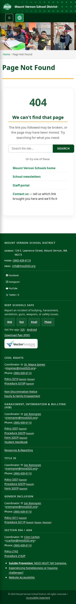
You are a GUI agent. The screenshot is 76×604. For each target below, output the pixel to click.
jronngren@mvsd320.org (21, 417)
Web (9, 322)
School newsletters (27, 177)
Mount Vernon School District (36, 7)
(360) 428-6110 (22, 260)
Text (21, 322)
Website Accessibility (22, 577)
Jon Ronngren (32, 414)
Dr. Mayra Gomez (34, 364)
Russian (30, 379)
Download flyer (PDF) (17, 335)
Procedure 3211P (14, 522)
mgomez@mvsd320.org (20, 368)
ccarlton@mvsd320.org (20, 540)
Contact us (21, 194)
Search (63, 148)
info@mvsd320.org (23, 266)
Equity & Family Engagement (22, 396)
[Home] (7, 6)
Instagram (14, 281)
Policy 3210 (11, 379)
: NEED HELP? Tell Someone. (38, 563)
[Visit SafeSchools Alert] (38, 343)
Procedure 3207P (14, 433)
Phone (47, 322)
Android (32, 329)
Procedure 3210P (14, 383)
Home (6, 54)
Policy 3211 (11, 517)
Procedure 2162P (14, 556)
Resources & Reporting (18, 450)
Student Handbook (15, 442)
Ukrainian (46, 522)
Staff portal (21, 185)
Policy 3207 (11, 428)
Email (34, 322)
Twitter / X (14, 294)
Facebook (14, 275)
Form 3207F (11, 437)
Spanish (22, 379)
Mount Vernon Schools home (34, 168)
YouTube (13, 288)
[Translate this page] (19, 18)
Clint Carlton (32, 537)
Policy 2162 (11, 551)
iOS (22, 329)
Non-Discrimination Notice (20, 391)
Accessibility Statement (38, 597)
